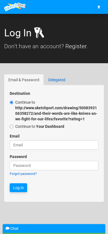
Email (15, 136)
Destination (20, 93)
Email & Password (23, 80)
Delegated (56, 80)
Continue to (56, 110)
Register (75, 46)
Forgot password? (23, 174)
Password (18, 156)
